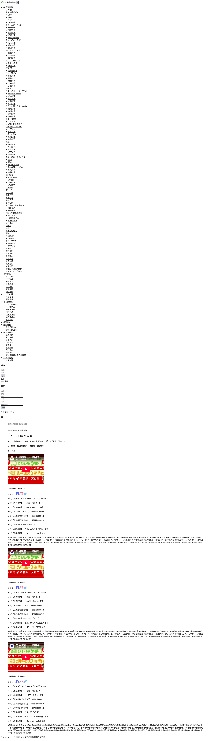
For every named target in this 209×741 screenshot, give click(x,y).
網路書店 (9, 292)
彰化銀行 (9, 195)
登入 (3, 376)
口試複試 (9, 350)
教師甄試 (9, 256)
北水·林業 (10, 119)
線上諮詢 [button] (23, 430)
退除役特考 (12, 71)
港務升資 (11, 86)
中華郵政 (11, 132)
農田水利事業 (13, 165)
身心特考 (11, 66)
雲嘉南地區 (10, 317)
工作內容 (9, 287)
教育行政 (9, 264)
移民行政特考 (13, 38)
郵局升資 (11, 170)
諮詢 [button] (10, 430)
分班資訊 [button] (16, 430)
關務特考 (11, 53)
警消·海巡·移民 (13, 25)
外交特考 (11, 55)
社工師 (8, 248)
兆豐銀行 (9, 198)
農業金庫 (11, 210)
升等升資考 (10, 73)
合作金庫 (11, 208)
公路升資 (11, 83)
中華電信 (11, 129)
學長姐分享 (10, 342)
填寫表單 (9, 360)
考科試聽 (9, 337)
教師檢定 (9, 259)
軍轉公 (8, 68)
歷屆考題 (9, 289)
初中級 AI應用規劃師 (14, 269)
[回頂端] (2, 417)
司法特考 (11, 43)
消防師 (11, 238)
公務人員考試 (11, 12)
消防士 (11, 236)
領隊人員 (11, 246)
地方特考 (11, 22)
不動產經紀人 (11, 231)
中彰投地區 (10, 314)
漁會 (10, 162)
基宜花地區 (10, 309)
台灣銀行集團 (11, 177)
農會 (10, 160)
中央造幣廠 (12, 220)
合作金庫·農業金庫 (14, 205)
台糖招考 (11, 101)
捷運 (7, 142)
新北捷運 (11, 149)
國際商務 (11, 58)
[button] (8, 294)
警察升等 (11, 30)
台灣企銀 (9, 203)
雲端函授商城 (11, 327)
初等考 (11, 20)
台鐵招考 (11, 116)
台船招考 (11, 114)
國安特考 (11, 48)
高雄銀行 (9, 200)
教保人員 (9, 261)
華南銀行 (9, 193)
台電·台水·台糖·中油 (16, 91)
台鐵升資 (11, 172)
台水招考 (11, 99)
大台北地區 (10, 307)
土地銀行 (9, 187)
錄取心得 (9, 297)
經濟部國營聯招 (14, 93)
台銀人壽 (11, 182)
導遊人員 (11, 243)
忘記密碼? (5, 381)
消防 (7, 233)
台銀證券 (11, 185)
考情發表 (9, 347)
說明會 (23, 424)
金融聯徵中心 (13, 218)
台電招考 (11, 96)
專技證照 (9, 251)
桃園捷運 (11, 147)
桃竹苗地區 (10, 312)
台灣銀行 (11, 180)
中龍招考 (11, 139)
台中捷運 (11, 152)
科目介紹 (9, 276)
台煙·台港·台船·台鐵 (16, 106)
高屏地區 (9, 320)
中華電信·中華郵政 (14, 126)
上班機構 (9, 284)
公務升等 (11, 76)
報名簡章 (9, 279)
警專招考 (11, 33)
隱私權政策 (40, 737)
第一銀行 (9, 190)
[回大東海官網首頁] (8, 2)
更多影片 (11, 451)
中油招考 (11, 104)
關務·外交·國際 (13, 50)
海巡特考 (11, 35)
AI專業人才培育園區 (14, 271)
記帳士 (8, 226)
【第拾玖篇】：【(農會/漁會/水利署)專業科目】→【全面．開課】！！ (39, 441)
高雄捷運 (11, 154)
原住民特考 (12, 63)
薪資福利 (9, 281)
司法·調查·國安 (13, 40)
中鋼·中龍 (10, 134)
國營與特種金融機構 (14, 213)
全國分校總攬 (11, 304)
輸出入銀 (11, 215)
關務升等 (11, 78)
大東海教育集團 (29, 737)
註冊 (3, 379)
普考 (10, 17)
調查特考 (11, 45)
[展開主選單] (17, 2)
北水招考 (11, 121)
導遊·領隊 (10, 241)
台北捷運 (11, 144)
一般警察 (11, 27)
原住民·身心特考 (13, 60)
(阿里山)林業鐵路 (15, 124)
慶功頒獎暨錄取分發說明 (16, 355)
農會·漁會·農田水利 (15, 157)
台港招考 (11, 111)
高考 (10, 15)
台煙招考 (11, 109)
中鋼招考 (11, 137)
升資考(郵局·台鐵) (14, 167)
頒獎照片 (9, 299)
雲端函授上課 (11, 330)
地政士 (8, 228)
